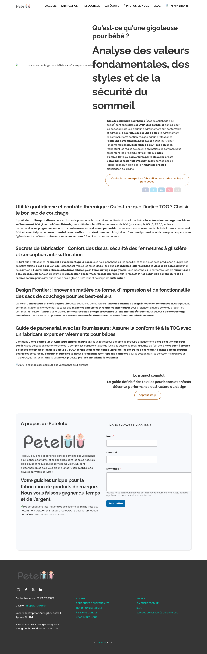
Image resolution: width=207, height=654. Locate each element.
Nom (110, 436)
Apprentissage (148, 395)
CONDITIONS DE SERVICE (89, 608)
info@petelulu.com (36, 605)
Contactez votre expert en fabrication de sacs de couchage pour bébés (147, 180)
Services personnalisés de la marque (157, 612)
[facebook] (26, 589)
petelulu (101, 642)
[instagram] (19, 589)
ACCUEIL (51, 5)
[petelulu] (23, 7)
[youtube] (33, 589)
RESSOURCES (91, 5)
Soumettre (116, 503)
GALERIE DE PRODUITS (148, 603)
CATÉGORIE (112, 5)
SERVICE (141, 598)
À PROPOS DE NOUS (136, 5)
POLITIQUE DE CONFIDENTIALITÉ (92, 603)
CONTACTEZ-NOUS (86, 617)
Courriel (112, 452)
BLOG (157, 5)
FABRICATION (69, 5)
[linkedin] (40, 589)
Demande (113, 468)
